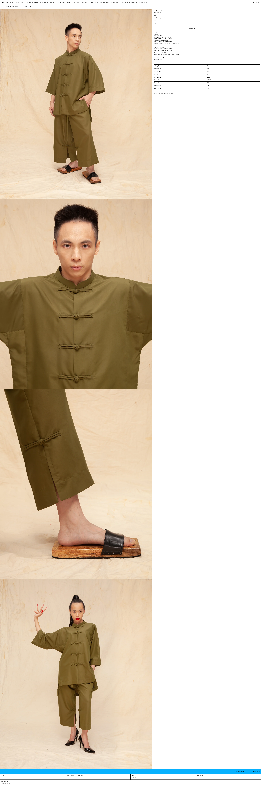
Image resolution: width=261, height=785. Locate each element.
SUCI (50, 2)
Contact (134, 777)
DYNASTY (63, 2)
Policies (134, 775)
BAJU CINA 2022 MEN (12, 7)
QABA (46, 2)
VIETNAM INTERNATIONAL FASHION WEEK (134, 2)
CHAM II (23, 2)
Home (3, 7)
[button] (256, 2)
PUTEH (41, 2)
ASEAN (29, 2)
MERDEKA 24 (71, 2)
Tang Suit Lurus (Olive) (27, 7)
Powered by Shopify (5, 783)
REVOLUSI (56, 2)
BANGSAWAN (10, 2)
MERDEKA (35, 2)
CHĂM (17, 2)
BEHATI (3, 775)
